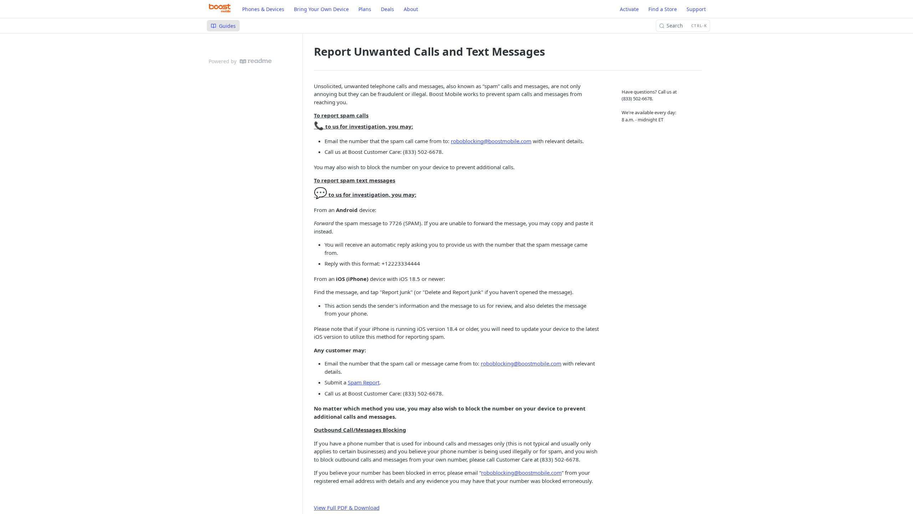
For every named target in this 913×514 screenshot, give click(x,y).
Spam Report (363, 382)
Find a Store (662, 9)
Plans (364, 9)
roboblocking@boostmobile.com (491, 141)
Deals (387, 9)
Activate (629, 9)
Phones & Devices (263, 9)
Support (696, 9)
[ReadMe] (256, 61)
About (411, 9)
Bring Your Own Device (321, 9)
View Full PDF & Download (346, 507)
